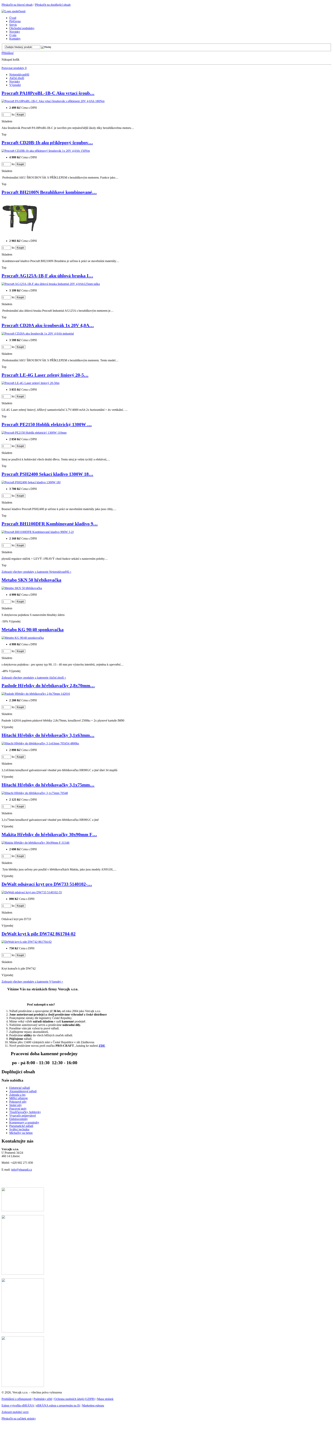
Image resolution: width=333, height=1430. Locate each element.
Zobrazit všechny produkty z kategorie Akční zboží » (34, 677)
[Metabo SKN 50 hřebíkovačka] (22, 588)
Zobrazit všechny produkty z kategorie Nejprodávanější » (36, 571)
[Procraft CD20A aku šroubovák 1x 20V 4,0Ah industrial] (38, 333)
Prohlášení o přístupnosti (16, 1399)
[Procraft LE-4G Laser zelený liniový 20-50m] (30, 383)
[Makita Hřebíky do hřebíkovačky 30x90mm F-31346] (35, 842)
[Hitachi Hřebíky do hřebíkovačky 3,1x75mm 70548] (35, 793)
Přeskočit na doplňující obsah (53, 4)
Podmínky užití (43, 1399)
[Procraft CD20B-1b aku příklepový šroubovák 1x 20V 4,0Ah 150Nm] (46, 150)
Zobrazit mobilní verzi (15, 1412)
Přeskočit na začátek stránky (19, 1418)
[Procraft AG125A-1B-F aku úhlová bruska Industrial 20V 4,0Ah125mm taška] (51, 284)
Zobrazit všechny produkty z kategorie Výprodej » (32, 981)
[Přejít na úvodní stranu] (13, 11)
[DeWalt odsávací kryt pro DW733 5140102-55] (32, 892)
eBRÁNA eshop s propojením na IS (58, 1405)
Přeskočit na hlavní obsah (17, 4)
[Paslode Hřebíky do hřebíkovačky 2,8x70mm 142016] (36, 693)
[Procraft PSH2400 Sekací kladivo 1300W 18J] (31, 482)
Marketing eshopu (93, 1405)
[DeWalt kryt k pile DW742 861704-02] (27, 941)
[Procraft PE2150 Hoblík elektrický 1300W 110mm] (34, 432)
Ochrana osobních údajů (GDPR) (74, 1399)
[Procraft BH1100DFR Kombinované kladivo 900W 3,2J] (38, 532)
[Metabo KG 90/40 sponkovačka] (23, 637)
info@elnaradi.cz (21, 1169)
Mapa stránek (105, 1399)
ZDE (102, 1045)
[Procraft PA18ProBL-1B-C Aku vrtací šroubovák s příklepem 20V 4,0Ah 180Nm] (53, 101)
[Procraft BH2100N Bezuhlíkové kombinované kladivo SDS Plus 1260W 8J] (20, 234)
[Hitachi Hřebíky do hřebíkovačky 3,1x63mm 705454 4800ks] (40, 743)
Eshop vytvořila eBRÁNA (18, 1405)
